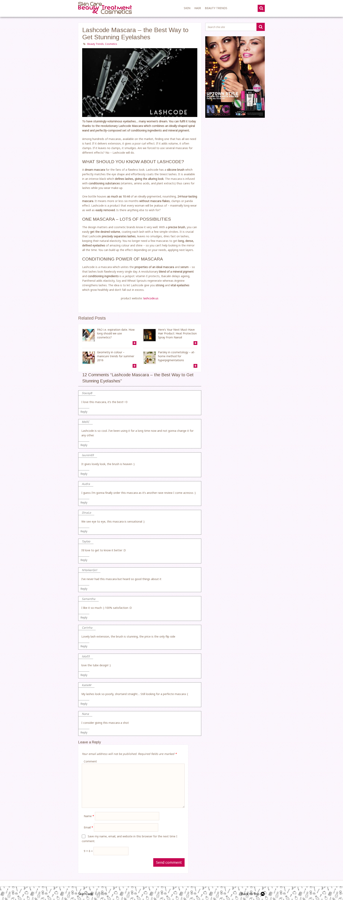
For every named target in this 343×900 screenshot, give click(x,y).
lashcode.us (150, 298)
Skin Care (85, 893)
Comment (90, 761)
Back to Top (250, 893)
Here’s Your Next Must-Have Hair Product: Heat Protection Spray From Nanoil (177, 333)
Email (88, 827)
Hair (197, 8)
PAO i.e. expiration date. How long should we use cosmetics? (116, 333)
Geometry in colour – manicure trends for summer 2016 (115, 356)
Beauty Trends (216, 8)
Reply (83, 412)
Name (89, 816)
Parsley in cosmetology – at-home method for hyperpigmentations (176, 356)
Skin (187, 8)
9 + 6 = (88, 851)
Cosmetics (111, 44)
